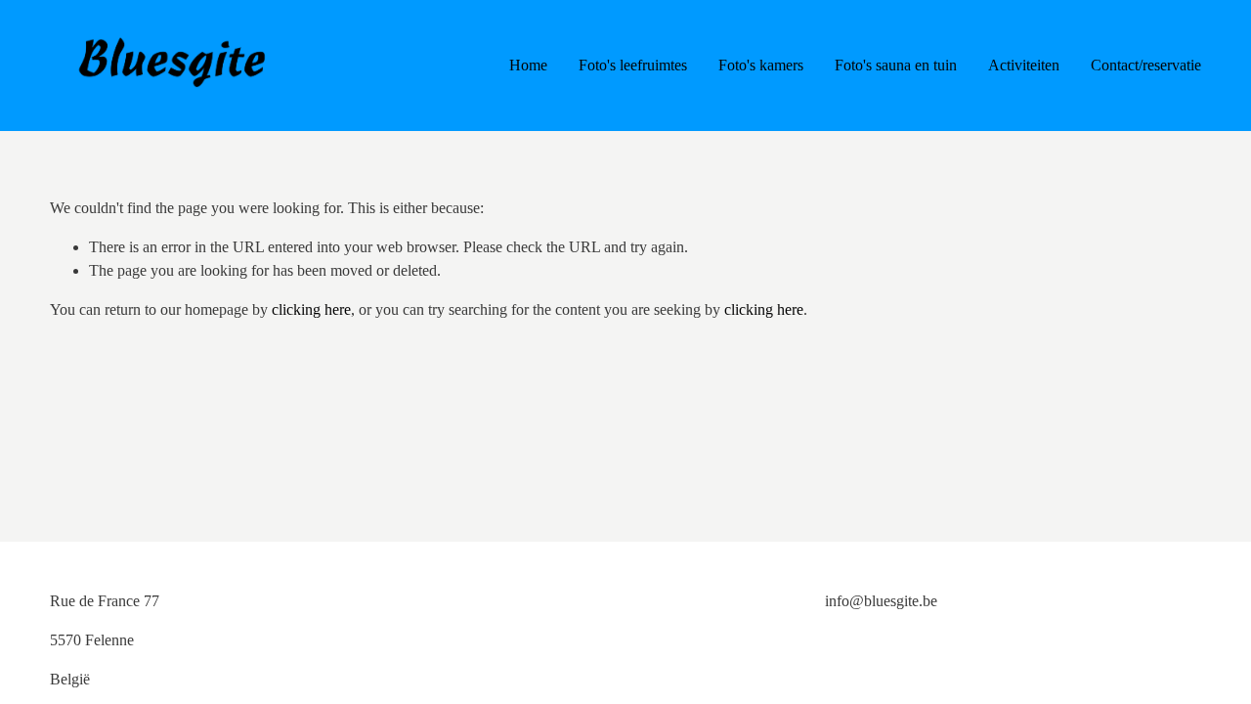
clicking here (311, 309)
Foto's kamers (760, 65)
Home (528, 65)
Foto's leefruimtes (633, 65)
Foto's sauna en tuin (896, 65)
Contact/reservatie (1146, 65)
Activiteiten (1023, 65)
